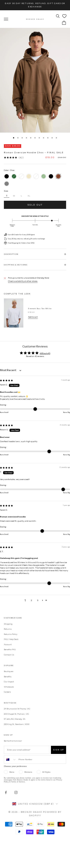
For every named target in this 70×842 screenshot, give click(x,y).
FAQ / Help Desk (11, 639)
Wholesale (9, 687)
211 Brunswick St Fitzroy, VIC (17, 708)
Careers (7, 692)
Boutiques (8, 671)
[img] (6, 380)
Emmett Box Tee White (40, 309)
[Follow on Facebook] (6, 792)
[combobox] (10, 759)
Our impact (9, 681)
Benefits (7, 676)
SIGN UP (58, 750)
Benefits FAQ (10, 649)
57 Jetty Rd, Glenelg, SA (14, 719)
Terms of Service (18, 782)
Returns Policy (10, 634)
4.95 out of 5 (45, 353)
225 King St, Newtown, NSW (17, 724)
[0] (64, 16)
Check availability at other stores (23, 281)
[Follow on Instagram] (16, 792)
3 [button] (37, 600)
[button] (42, 600)
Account (8, 644)
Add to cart (33, 317)
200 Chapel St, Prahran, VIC (16, 714)
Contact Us (9, 654)
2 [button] (31, 600)
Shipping (8, 624)
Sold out (35, 204)
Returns (8, 629)
